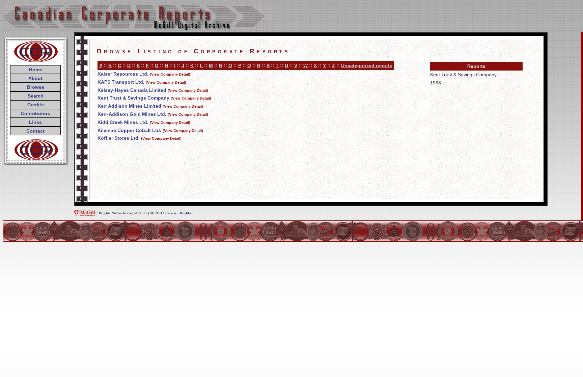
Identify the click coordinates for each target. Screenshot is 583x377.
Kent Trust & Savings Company (133, 98)
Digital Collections (115, 213)
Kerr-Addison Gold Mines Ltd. (132, 114)
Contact (35, 131)
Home (35, 69)
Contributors (35, 113)
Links (35, 122)
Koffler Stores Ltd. (119, 138)
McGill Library (163, 213)
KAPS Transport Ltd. (121, 82)
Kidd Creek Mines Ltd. (123, 122)
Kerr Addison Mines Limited (129, 106)
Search (36, 96)
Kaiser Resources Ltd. (123, 74)
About (35, 78)
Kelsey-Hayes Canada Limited (132, 90)
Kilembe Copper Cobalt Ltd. (129, 130)
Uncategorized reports (366, 65)
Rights (185, 213)
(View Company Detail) (170, 74)
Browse (35, 87)
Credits (35, 104)
